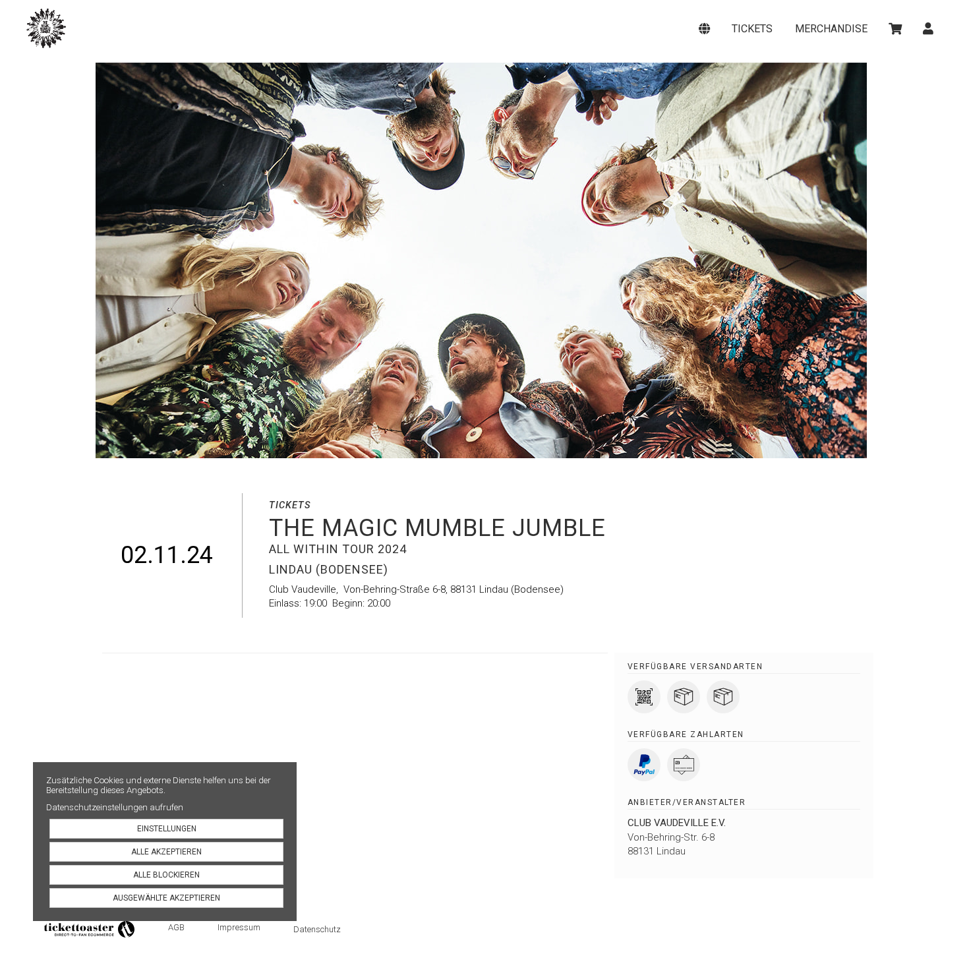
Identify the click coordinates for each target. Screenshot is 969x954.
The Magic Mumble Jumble (147, 28)
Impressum (239, 927)
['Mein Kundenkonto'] (928, 28)
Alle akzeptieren (166, 851)
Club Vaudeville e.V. (677, 823)
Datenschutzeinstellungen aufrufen (114, 807)
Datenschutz (317, 929)
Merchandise (831, 28)
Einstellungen (166, 828)
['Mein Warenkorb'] (896, 28)
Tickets (752, 28)
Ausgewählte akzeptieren (166, 898)
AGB (176, 927)
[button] (705, 28)
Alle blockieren (166, 874)
